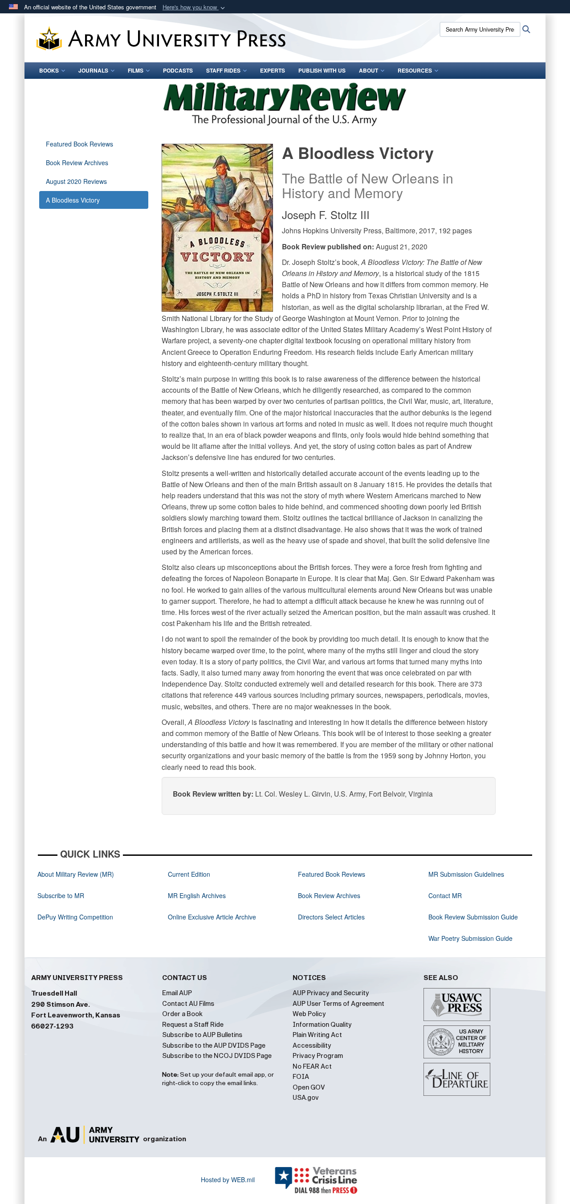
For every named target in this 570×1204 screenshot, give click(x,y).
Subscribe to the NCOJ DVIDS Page (217, 1056)
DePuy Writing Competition (75, 916)
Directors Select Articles (331, 916)
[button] (195, 7)
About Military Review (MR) (75, 874)
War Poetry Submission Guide (470, 938)
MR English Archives (197, 895)
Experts (272, 70)
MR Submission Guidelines (466, 874)
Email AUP (177, 993)
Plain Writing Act (317, 1035)
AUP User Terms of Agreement (338, 1004)
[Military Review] (285, 102)
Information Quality (322, 1025)
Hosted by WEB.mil (228, 1179)
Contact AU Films (188, 1004)
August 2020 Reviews (76, 181)
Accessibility (312, 1045)
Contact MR (445, 895)
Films (135, 70)
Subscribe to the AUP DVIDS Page (213, 1045)
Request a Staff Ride (193, 1025)
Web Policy (309, 1014)
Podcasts (178, 70)
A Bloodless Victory (73, 199)
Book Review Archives (77, 162)
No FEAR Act (312, 1066)
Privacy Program (318, 1056)
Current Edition (189, 874)
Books (49, 70)
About (368, 70)
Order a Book (182, 1014)
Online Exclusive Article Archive (212, 916)
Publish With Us (322, 70)
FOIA (301, 1077)
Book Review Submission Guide (473, 916)
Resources (415, 70)
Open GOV (309, 1087)
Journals (93, 70)
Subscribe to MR (60, 895)
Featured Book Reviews (79, 143)
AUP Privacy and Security (331, 993)
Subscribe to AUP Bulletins (202, 1035)
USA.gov (306, 1098)
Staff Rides (223, 70)
